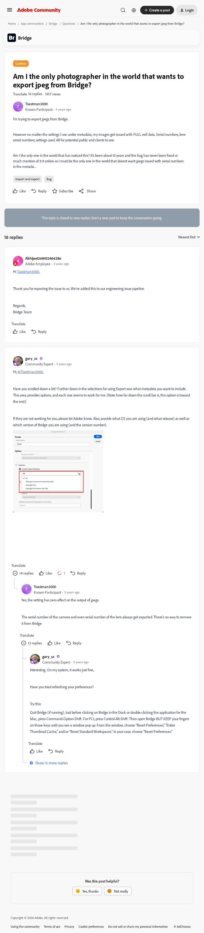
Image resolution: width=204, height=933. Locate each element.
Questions (68, 24)
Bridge (53, 24)
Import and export (27, 179)
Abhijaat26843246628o (43, 258)
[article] (101, 295)
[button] (9, 11)
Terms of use (52, 926)
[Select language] (134, 10)
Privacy (69, 926)
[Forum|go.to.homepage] (39, 10)
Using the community (25, 926)
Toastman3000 (36, 104)
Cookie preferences (91, 926)
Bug (49, 179)
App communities (32, 24)
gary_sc (31, 358)
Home (12, 24)
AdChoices (184, 926)
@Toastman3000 (30, 371)
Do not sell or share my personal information (138, 926)
